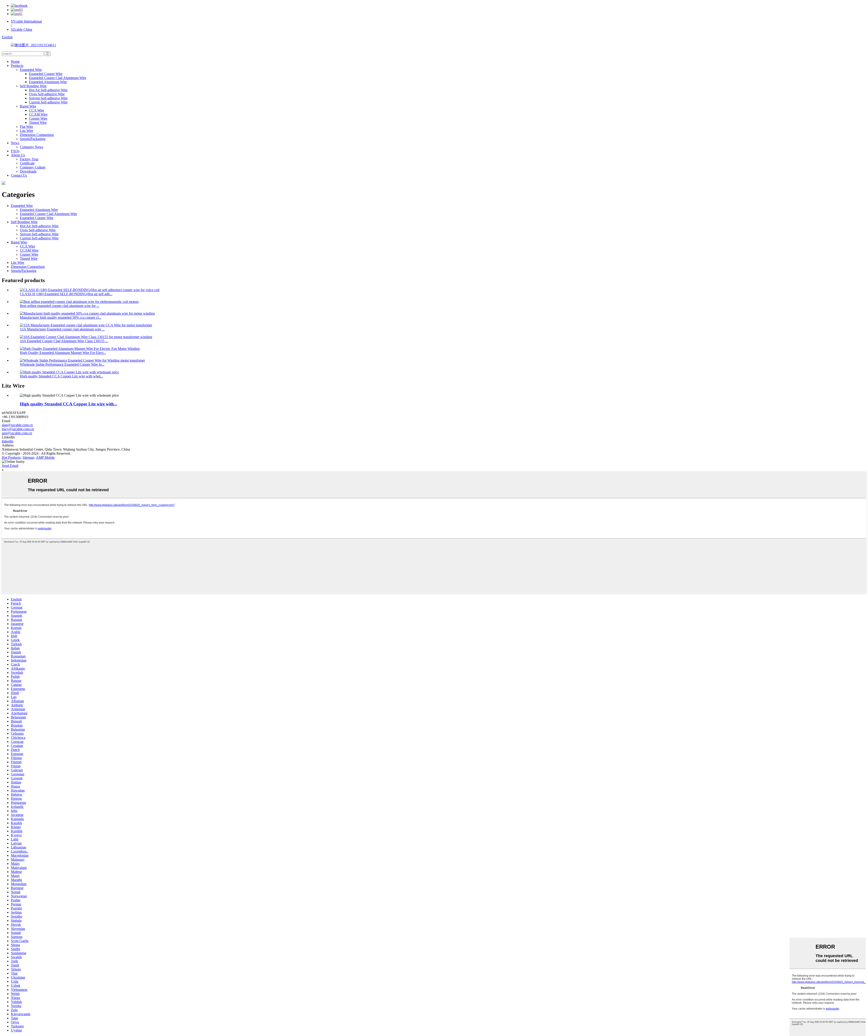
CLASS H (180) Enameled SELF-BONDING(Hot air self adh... (66, 294)
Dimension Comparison (37, 135)
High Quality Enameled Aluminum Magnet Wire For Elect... (63, 353)
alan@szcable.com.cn (17, 425)
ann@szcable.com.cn (17, 433)
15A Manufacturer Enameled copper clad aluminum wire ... (62, 329)
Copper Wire (38, 118)
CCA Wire (36, 110)
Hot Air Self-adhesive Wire (48, 90)
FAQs (15, 151)
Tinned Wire (38, 122)
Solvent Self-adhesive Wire (48, 98)
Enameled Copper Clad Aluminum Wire (57, 78)
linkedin (7, 441)
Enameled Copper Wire (45, 74)
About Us (18, 155)
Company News (31, 147)
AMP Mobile (45, 457)
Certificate (27, 163)
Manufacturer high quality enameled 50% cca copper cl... (60, 317)
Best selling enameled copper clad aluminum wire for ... (59, 306)
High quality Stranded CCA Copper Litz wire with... (68, 404)
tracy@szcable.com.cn (18, 429)
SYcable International (26, 21)
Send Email (10, 466)
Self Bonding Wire (33, 86)
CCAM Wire (38, 114)
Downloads (28, 171)
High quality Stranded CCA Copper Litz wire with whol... (61, 376)
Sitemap (28, 457)
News (15, 143)
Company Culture (32, 167)
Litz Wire (26, 131)
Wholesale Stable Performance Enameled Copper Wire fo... (62, 364)
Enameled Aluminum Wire (48, 82)
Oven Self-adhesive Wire (47, 94)
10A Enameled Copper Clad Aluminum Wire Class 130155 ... (64, 341)
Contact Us (19, 175)
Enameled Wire (31, 70)
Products (17, 66)
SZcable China (21, 29)
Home (15, 61)
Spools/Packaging (32, 139)
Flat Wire (26, 127)
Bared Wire (28, 106)
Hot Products (11, 457)
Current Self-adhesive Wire (48, 102)
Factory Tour (29, 159)
